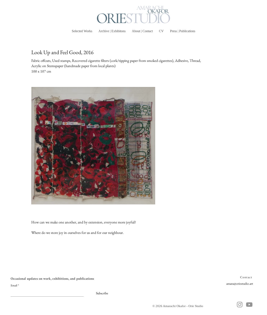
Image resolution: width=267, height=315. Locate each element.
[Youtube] (249, 304)
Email (15, 285)
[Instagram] (239, 304)
